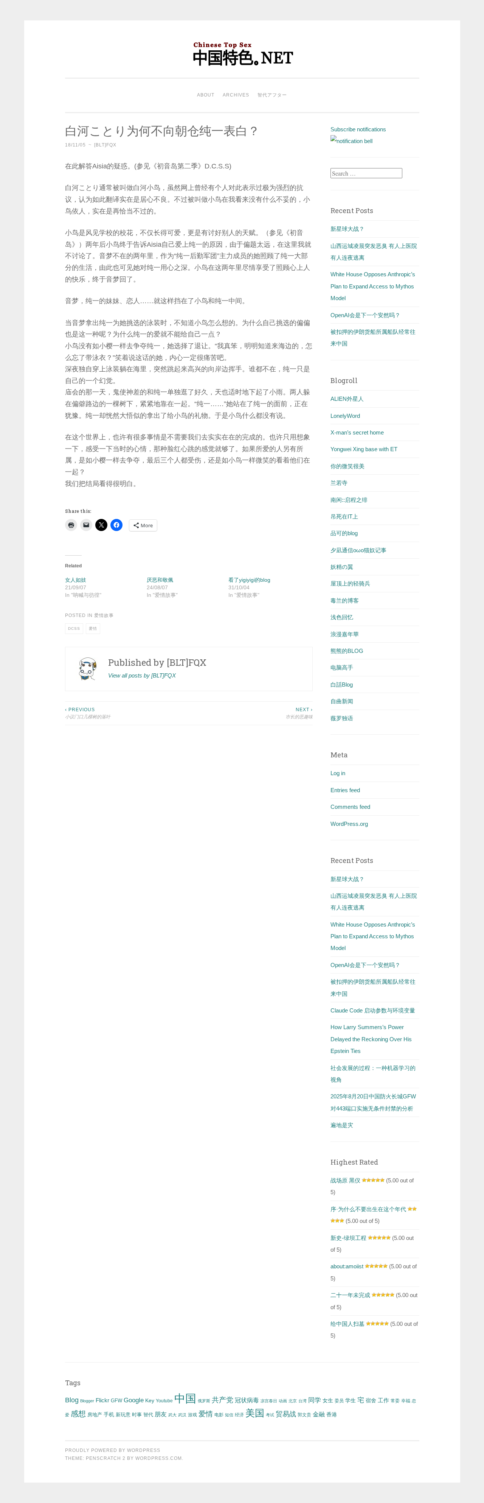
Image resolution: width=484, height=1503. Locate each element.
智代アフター (272, 95)
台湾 (302, 1401)
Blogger (87, 1401)
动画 (283, 1401)
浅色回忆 (341, 617)
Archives (236, 95)
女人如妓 (75, 580)
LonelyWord (345, 416)
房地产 (94, 1414)
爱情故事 (104, 615)
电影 (218, 1414)
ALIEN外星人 (347, 399)
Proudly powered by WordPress (112, 1450)
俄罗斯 (204, 1401)
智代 (148, 1414)
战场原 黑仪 (345, 1180)
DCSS (74, 628)
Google (134, 1400)
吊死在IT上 (344, 516)
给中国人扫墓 (347, 1324)
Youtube (164, 1400)
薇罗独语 (341, 718)
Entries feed (345, 790)
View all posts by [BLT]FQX (142, 675)
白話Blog (341, 684)
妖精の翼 (341, 567)
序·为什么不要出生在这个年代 (368, 1209)
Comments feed (350, 807)
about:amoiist (346, 1266)
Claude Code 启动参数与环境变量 (372, 1010)
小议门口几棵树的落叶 (87, 713)
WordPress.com (158, 1458)
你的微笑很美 (347, 466)
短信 (229, 1415)
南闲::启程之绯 (349, 500)
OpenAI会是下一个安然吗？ (365, 315)
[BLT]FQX (105, 145)
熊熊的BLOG (346, 651)
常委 (395, 1400)
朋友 (161, 1414)
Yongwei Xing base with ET (363, 449)
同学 (314, 1400)
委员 (339, 1400)
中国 (185, 1398)
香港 (331, 1414)
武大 (172, 1415)
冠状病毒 (247, 1400)
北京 (293, 1401)
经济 (239, 1414)
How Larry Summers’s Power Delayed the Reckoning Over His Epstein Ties (371, 1039)
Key (149, 1400)
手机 (109, 1414)
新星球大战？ (347, 229)
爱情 (93, 628)
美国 (254, 1413)
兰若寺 (338, 483)
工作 (383, 1400)
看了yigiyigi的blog (249, 580)
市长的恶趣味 (299, 713)
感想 (78, 1414)
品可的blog (344, 533)
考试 (270, 1415)
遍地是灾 (341, 1125)
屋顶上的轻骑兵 (350, 583)
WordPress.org (349, 824)
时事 (137, 1414)
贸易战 (286, 1414)
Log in (337, 773)
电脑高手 (341, 667)
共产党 (222, 1400)
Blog (72, 1400)
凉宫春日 (269, 1401)
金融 (319, 1414)
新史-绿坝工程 (348, 1238)
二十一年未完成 (350, 1295)
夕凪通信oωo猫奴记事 (358, 550)
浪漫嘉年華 (344, 634)
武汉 (182, 1415)
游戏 (192, 1414)
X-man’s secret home (357, 432)
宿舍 (371, 1400)
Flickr (102, 1400)
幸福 (405, 1400)
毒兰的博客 (344, 600)
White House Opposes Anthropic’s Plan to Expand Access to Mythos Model (372, 286)
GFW (116, 1400)
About (205, 95)
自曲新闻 (341, 701)
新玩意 (123, 1414)
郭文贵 (304, 1415)
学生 (350, 1400)
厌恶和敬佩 (160, 580)
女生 (328, 1400)
